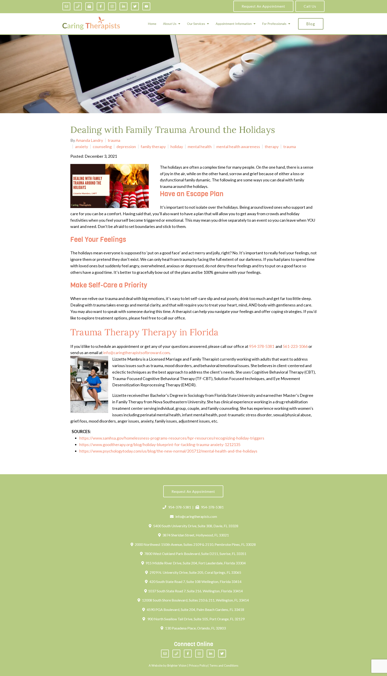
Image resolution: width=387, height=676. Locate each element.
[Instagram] (112, 6)
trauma (114, 140)
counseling (102, 147)
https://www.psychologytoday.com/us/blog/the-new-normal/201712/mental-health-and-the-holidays (168, 451)
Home (152, 24)
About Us (169, 24)
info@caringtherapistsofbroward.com (136, 352)
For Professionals (274, 24)
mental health (200, 147)
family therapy (153, 147)
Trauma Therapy (105, 332)
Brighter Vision (177, 665)
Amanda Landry (89, 140)
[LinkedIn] (123, 6)
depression (126, 147)
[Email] (66, 6)
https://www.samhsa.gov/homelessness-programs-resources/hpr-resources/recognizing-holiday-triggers (171, 438)
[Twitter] (135, 6)
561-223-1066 (295, 346)
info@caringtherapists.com (196, 516)
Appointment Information (234, 24)
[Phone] (78, 6)
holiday (176, 147)
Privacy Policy (198, 665)
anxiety (81, 147)
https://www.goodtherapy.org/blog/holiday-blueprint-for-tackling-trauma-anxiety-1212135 (159, 444)
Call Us (310, 6)
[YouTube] (146, 6)
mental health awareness (238, 147)
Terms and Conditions (223, 665)
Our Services (196, 24)
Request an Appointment (263, 6)
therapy (272, 147)
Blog (310, 23)
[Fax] (89, 6)
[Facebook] (101, 6)
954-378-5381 (261, 346)
